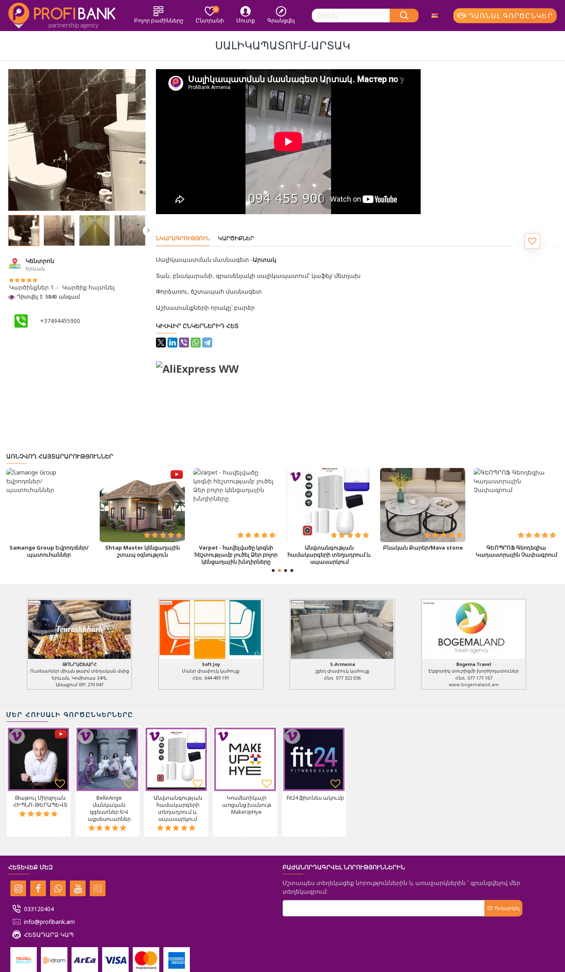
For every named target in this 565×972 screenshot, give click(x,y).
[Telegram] (207, 342)
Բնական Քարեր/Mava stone (423, 547)
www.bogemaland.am (474, 684)
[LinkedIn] (172, 342)
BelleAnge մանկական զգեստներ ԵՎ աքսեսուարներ (109, 808)
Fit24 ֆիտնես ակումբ (315, 797)
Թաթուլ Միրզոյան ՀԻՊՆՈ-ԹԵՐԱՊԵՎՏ (40, 801)
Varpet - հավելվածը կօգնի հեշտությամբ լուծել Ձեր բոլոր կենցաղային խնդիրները (236, 554)
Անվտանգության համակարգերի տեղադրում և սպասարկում (329, 554)
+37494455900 (60, 321)
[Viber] (184, 342)
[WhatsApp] (196, 342)
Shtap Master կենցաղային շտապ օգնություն (142, 551)
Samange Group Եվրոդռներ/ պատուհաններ (49, 551)
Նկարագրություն (183, 238)
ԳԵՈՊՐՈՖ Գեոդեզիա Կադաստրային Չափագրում (516, 551)
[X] (161, 342)
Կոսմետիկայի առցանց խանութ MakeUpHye (246, 804)
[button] (5, 230)
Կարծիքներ (236, 238)
